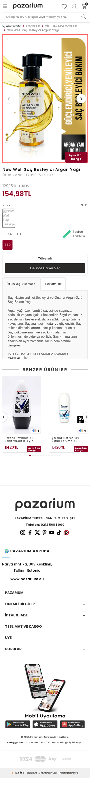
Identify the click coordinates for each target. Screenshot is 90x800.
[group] (45, 98)
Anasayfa (13, 26)
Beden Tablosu (79, 234)
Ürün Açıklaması (21, 283)
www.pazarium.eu (27, 578)
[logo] (28, 6)
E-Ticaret (30, 773)
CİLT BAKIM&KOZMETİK (61, 26)
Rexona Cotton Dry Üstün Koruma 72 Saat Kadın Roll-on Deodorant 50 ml (66, 440)
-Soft (17, 773)
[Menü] (6, 6)
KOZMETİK (33, 26)
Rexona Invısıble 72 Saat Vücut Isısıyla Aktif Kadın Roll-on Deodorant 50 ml (19, 440)
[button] (9, 98)
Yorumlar (53, 283)
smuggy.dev (15, 742)
